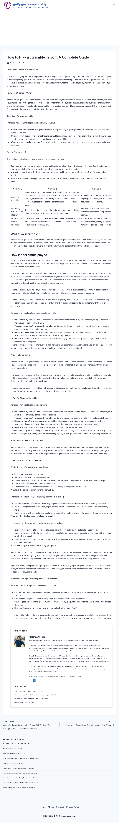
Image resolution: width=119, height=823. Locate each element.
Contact (60, 807)
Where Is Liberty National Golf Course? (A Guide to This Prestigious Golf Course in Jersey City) (27, 725)
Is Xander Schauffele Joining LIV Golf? (14, 753)
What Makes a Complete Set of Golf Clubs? (16, 744)
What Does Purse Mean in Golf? (12, 749)
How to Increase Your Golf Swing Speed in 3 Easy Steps (19, 778)
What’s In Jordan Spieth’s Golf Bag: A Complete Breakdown (21, 758)
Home (42, 807)
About (51, 807)
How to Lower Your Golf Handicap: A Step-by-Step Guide (36, 695)
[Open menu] (114, 5)
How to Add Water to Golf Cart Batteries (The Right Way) (20, 773)
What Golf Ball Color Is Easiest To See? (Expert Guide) (19, 787)
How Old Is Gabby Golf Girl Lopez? (13, 763)
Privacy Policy (72, 807)
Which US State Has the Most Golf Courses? (31, 699)
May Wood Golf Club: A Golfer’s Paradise (30, 691)
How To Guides (32, 63)
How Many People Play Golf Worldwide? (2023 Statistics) (91, 723)
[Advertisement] (59, 28)
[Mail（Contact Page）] (34, 680)
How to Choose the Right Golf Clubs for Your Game (18, 768)
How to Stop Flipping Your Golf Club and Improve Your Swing (21, 783)
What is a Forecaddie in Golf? (25, 702)
